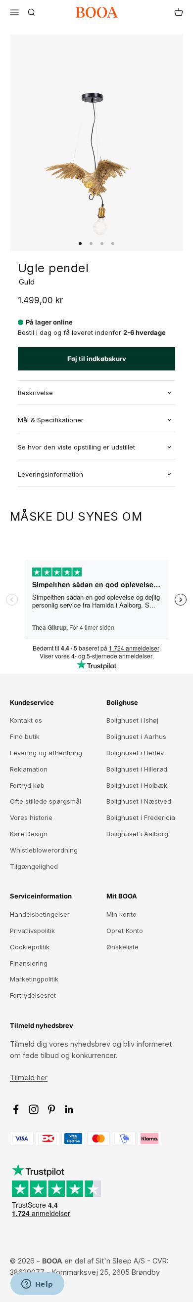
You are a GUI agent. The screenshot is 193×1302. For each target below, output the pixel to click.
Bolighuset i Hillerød (136, 769)
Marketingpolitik (34, 979)
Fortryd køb (27, 785)
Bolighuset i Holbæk (136, 785)
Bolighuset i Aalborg (137, 834)
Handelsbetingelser (40, 914)
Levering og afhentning (46, 753)
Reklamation (29, 769)
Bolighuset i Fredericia (140, 817)
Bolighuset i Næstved (138, 801)
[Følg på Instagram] (34, 1109)
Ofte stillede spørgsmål (45, 801)
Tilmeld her (29, 1077)
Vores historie (31, 817)
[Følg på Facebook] (16, 1109)
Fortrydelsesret (33, 995)
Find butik (25, 736)
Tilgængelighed (34, 866)
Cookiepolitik (29, 947)
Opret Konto (124, 931)
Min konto (121, 914)
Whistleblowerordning (44, 850)
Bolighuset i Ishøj (132, 720)
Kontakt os (26, 720)
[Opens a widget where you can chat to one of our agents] (37, 1284)
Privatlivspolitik (32, 931)
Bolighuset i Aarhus (136, 736)
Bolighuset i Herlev (135, 753)
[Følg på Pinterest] (51, 1109)
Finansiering (29, 963)
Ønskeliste (122, 947)
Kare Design (29, 834)
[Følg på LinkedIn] (69, 1109)
